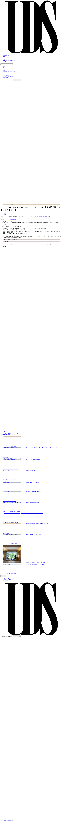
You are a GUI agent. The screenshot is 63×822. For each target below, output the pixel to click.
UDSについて (6, 55)
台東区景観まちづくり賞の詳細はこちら (9, 219)
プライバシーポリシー (8, 76)
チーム (4, 56)
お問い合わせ (6, 75)
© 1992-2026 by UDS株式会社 (6, 820)
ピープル (5, 61)
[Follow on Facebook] (33, 202)
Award (9, 434)
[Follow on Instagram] (33, 141)
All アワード (3, 575)
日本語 (4, 213)
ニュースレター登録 (17, 636)
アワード (4, 207)
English (4, 214)
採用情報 (9, 60)
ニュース (5, 59)
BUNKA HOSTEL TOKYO (41, 216)
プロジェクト (6, 57)
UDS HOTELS (6, 77)
